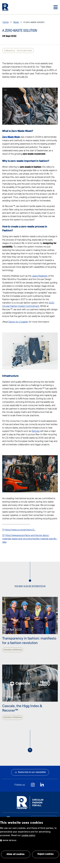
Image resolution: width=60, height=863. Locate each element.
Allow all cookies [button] (16, 854)
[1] (3, 529)
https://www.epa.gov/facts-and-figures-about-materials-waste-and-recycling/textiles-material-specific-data (29, 539)
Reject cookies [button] (45, 854)
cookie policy (28, 835)
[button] (8, 840)
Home (6, 22)
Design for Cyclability (18, 321)
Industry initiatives (18, 50)
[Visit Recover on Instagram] (32, 784)
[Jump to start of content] (30, 750)
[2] (3, 535)
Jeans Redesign (40, 275)
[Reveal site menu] (55, 7)
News (16, 22)
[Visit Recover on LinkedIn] (42, 784)
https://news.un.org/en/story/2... (20, 529)
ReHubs (36, 431)
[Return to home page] (5, 7)
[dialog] (30, 840)
